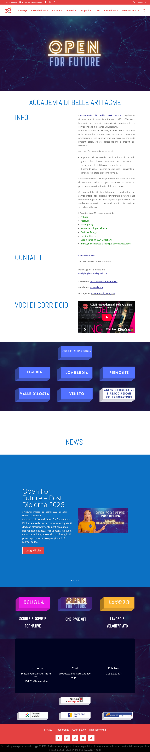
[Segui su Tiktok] (91, 738)
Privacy (48, 730)
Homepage (22, 10)
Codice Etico (79, 730)
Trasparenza (62, 730)
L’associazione (38, 10)
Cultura (56, 10)
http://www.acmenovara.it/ (103, 281)
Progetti (85, 10)
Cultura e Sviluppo (32, 511)
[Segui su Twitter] (67, 738)
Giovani (70, 10)
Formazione (110, 10)
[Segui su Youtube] (83, 738)
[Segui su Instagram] (75, 738)
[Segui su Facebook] (59, 738)
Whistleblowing (97, 730)
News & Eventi (129, 10)
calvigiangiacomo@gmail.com (93, 273)
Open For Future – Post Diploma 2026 (43, 497)
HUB (98, 10)
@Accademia (96, 287)
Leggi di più (33, 550)
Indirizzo (36, 668)
